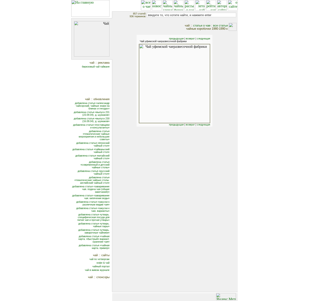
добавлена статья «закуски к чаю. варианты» (92, 209)
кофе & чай (103, 262)
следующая (203, 38)
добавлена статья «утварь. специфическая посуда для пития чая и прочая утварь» (93, 217)
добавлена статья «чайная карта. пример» (94, 246)
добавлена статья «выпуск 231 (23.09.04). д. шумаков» (91, 113)
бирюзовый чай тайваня (95, 66)
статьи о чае (201, 25)
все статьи (220, 25)
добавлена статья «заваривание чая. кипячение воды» (90, 197)
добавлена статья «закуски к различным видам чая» (92, 203)
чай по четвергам (99, 259)
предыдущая (176, 38)
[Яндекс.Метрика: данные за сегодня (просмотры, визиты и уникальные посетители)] (226, 296)
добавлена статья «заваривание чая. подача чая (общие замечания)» (90, 189)
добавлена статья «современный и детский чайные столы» (95, 165)
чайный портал (100, 266)
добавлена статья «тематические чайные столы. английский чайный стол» (91, 180)
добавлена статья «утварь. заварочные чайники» (93, 231)
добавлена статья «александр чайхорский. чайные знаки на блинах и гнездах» (92, 106)
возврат (190, 38)
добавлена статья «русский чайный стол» (93, 172)
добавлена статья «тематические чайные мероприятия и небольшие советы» (94, 135)
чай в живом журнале (97, 270)
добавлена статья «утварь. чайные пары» (93, 225)
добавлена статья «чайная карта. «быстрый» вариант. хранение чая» (93, 239)
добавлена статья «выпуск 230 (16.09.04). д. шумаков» (91, 120)
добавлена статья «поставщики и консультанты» (91, 126)
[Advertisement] (95, 83)
